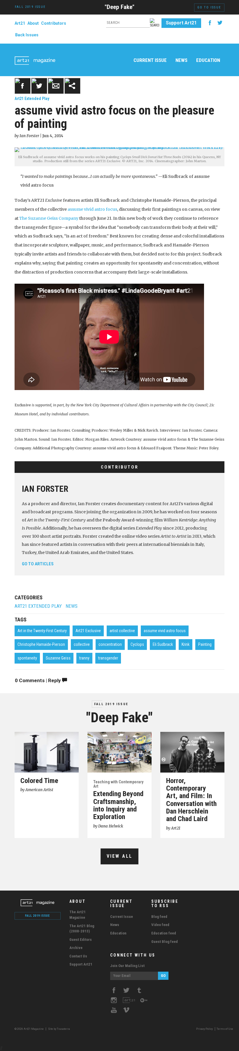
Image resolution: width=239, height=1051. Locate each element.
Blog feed (159, 916)
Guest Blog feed (164, 941)
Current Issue (150, 60)
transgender (108, 658)
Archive (75, 947)
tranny (84, 658)
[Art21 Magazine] (35, 54)
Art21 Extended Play (32, 98)
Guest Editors (80, 939)
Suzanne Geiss (58, 658)
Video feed (160, 925)
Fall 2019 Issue (111, 704)
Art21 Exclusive (88, 630)
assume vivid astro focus (92, 209)
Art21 (20, 23)
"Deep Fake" (119, 6)
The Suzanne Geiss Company (48, 218)
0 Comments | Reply (38, 680)
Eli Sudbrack (163, 644)
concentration (110, 644)
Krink (185, 644)
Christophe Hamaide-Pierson (41, 644)
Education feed (163, 933)
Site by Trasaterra (59, 1028)
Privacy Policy (204, 1028)
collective (82, 644)
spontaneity (27, 658)
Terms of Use (225, 1028)
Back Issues (26, 35)
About (33, 23)
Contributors (53, 23)
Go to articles (38, 563)
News (181, 60)
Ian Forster (45, 489)
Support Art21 (181, 23)
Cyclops (137, 644)
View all (120, 856)
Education (208, 60)
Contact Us (78, 956)
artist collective (122, 630)
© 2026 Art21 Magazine (29, 1028)
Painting (205, 644)
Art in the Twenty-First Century (42, 630)
